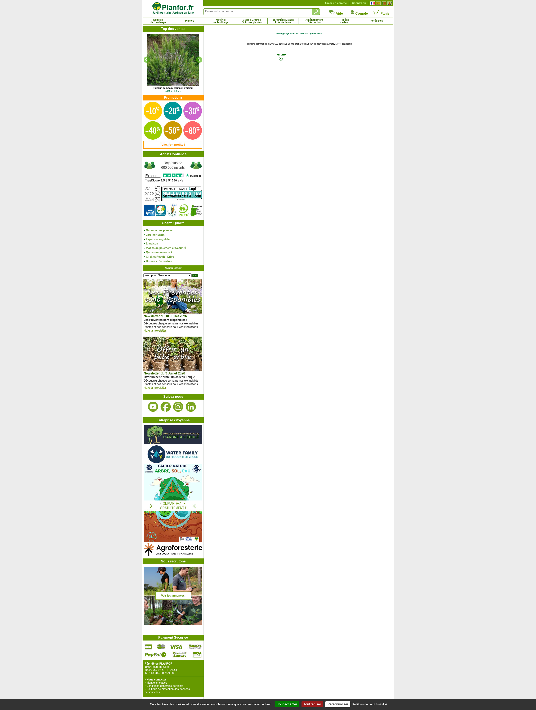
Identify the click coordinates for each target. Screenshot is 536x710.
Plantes (189, 20)
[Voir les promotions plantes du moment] (172, 147)
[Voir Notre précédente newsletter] (172, 390)
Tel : (147, 673)
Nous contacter (156, 679)
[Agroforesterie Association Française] (173, 554)
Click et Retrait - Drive (160, 256)
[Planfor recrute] (173, 624)
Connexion (359, 3)
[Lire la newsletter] (172, 332)
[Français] (372, 3)
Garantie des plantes (159, 230)
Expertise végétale (158, 239)
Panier (385, 13)
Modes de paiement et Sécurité (166, 248)
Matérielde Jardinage (220, 21)
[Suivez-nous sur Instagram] (178, 406)
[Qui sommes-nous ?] (173, 188)
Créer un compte (336, 3)
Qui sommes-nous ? (159, 252)
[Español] (378, 3)
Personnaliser (337, 704)
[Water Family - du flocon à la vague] (173, 462)
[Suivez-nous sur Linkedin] (191, 406)
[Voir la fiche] (173, 60)
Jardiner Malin (155, 234)
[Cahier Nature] (173, 541)
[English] (389, 3)
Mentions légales (157, 682)
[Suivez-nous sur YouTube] (153, 406)
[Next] (199, 60)
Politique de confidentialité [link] (369, 704)
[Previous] (147, 60)
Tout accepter (287, 704)
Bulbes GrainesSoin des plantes (252, 21)
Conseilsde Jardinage (158, 21)
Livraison (152, 243)
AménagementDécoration (314, 21)
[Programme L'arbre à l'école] (173, 443)
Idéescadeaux (345, 21)
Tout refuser (312, 704)
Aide (339, 13)
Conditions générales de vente (165, 685)
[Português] (383, 3)
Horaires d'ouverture (159, 261)
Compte (361, 13)
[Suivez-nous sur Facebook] (165, 406)
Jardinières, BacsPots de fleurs (283, 21)
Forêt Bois (377, 20)
